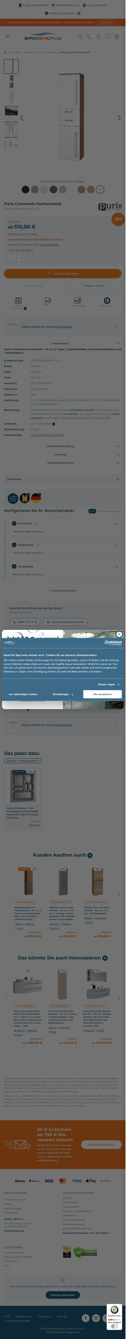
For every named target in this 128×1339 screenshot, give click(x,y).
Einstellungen (61, 694)
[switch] (114, 1326)
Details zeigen (106, 684)
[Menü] (120, 1306)
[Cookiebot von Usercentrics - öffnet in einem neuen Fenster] (107, 643)
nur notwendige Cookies (23, 694)
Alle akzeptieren (102, 694)
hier (74, 671)
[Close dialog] (119, 634)
